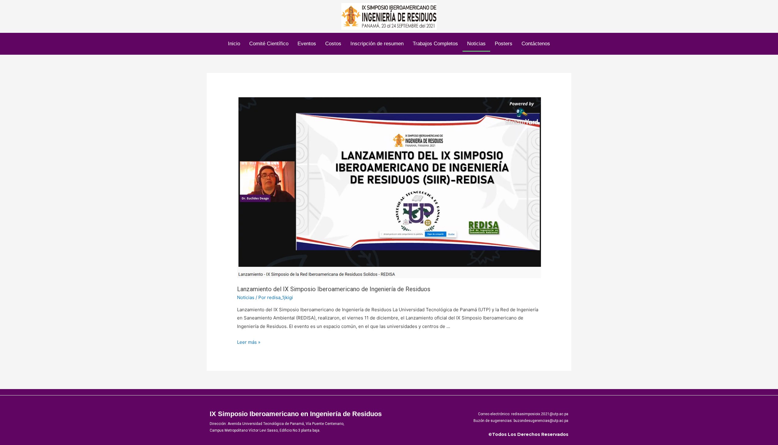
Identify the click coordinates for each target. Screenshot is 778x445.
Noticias (476, 44)
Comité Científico (268, 44)
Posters (503, 44)
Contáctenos (536, 44)
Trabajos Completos (435, 44)
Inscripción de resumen (377, 44)
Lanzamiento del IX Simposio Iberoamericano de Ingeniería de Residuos (333, 289)
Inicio (234, 44)
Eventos (307, 44)
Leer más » (248, 342)
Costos (333, 44)
